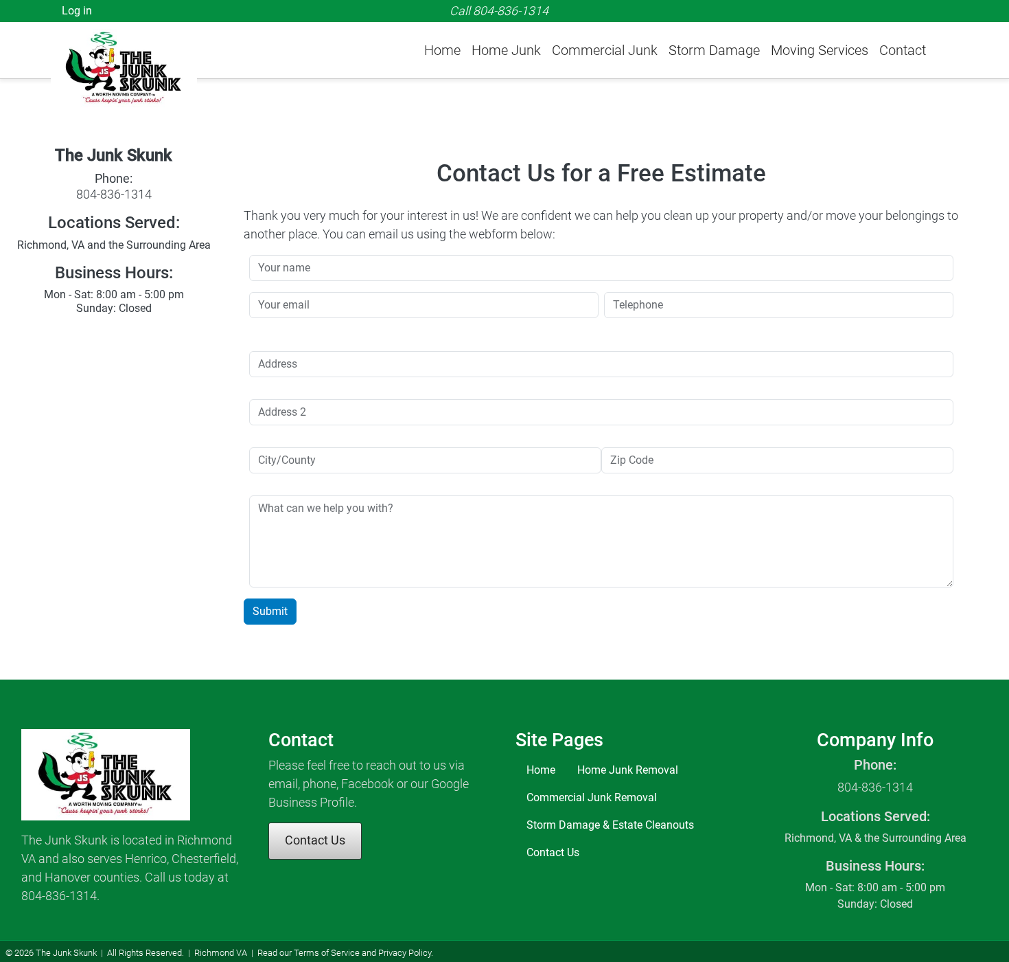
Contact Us (315, 840)
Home (442, 50)
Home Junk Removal (627, 769)
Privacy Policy (404, 953)
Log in (77, 10)
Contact (902, 50)
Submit (270, 611)
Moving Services (819, 50)
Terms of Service (327, 953)
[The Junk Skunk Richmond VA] (129, 49)
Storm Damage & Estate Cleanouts (610, 824)
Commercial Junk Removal (591, 797)
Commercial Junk (605, 50)
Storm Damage (714, 50)
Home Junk (506, 50)
